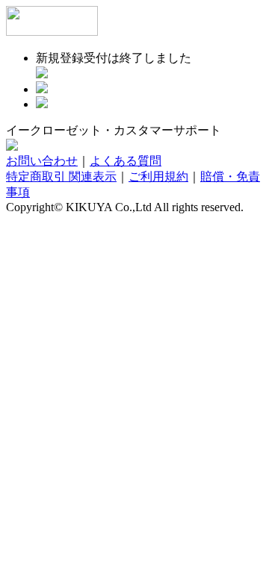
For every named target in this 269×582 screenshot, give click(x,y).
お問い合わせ (42, 160)
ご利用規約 (158, 176)
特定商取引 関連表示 (61, 176)
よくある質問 (125, 160)
